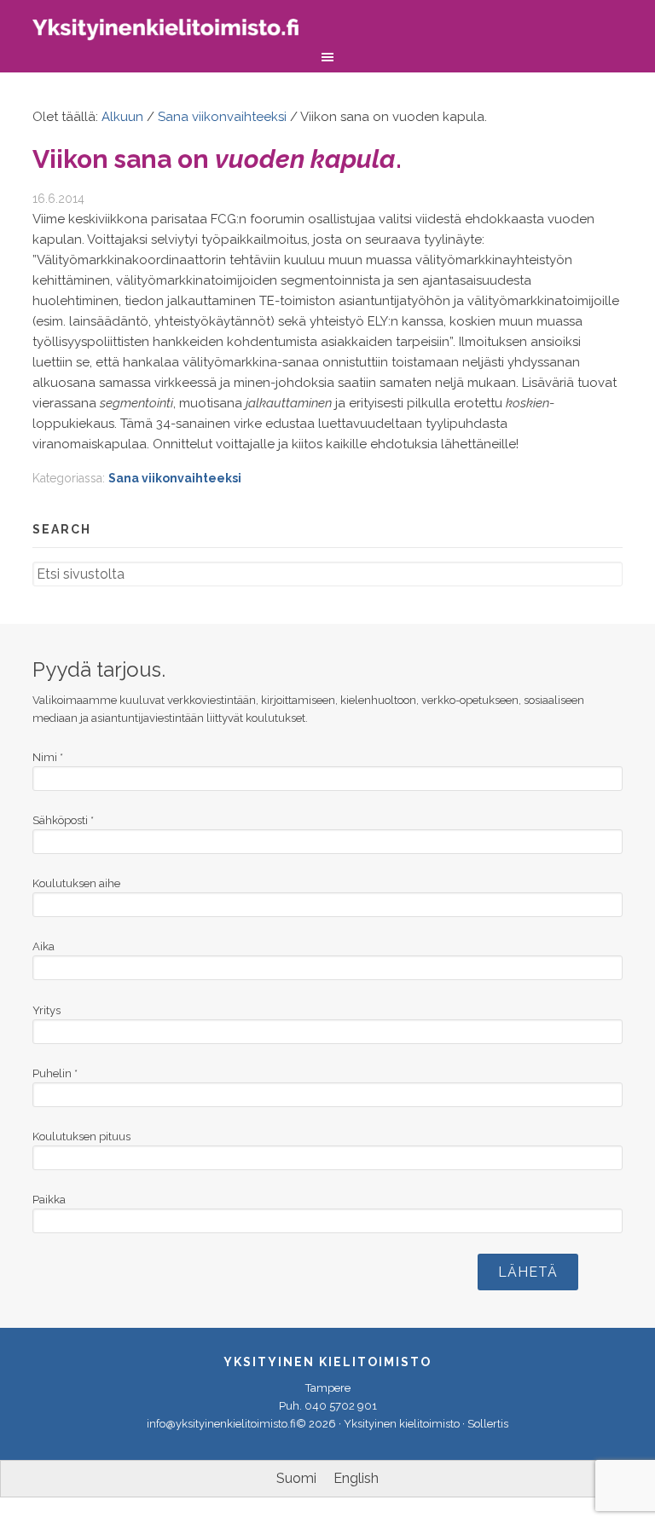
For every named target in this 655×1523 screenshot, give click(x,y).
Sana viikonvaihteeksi (174, 478)
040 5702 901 (340, 1405)
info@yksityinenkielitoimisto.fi (221, 1423)
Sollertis (487, 1423)
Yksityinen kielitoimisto (177, 32)
